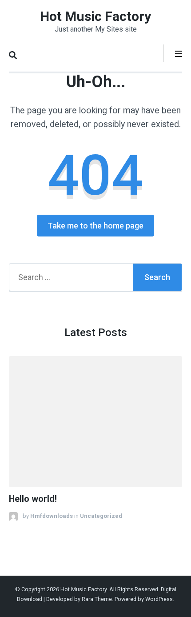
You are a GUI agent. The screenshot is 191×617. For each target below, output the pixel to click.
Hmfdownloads (51, 516)
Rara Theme (97, 599)
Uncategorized (101, 516)
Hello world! (33, 499)
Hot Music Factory (95, 16)
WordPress (159, 599)
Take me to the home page (95, 225)
